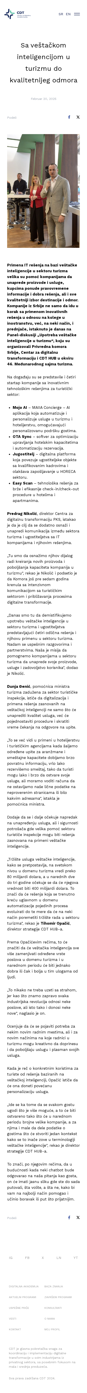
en (68, 14)
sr (61, 14)
